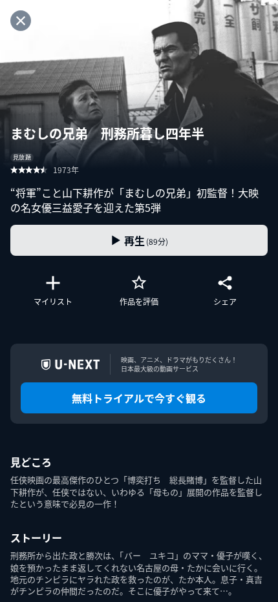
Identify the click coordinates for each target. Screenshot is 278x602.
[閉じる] (20, 20)
